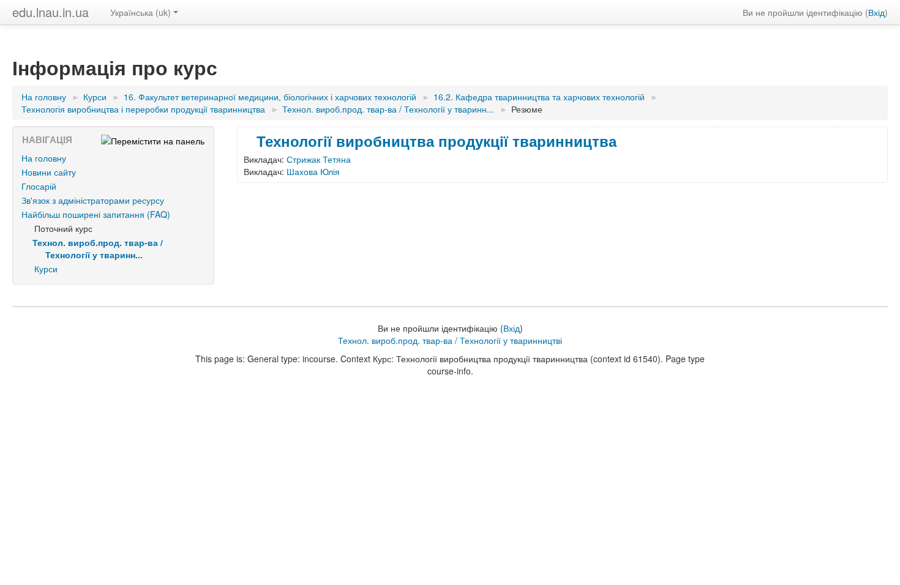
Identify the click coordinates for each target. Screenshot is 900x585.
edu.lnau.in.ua (50, 12)
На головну (43, 158)
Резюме (526, 109)
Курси (46, 269)
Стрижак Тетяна (319, 159)
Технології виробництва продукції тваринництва (437, 140)
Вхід (876, 12)
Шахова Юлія (313, 171)
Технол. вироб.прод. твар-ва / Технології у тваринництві (450, 340)
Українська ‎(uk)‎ (140, 12)
